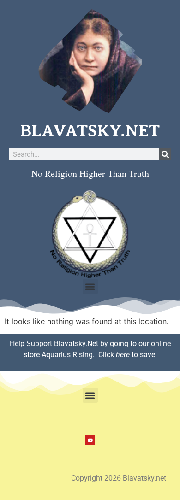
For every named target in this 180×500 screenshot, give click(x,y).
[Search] (165, 154)
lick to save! (130, 354)
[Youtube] (90, 440)
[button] (90, 286)
